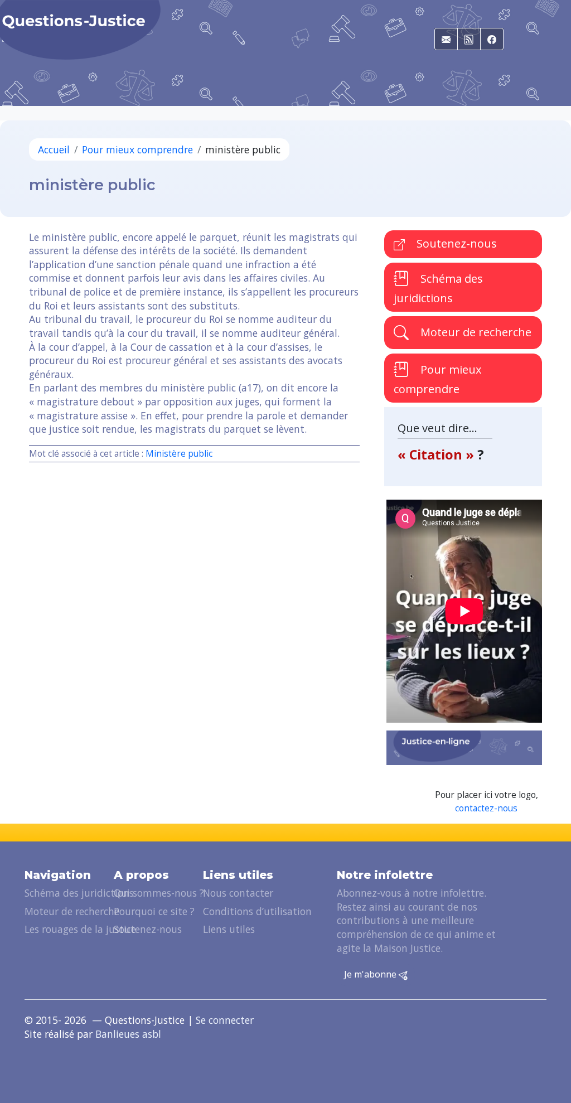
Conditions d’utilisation (257, 911)
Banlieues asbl (128, 1034)
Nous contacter (238, 892)
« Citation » (437, 454)
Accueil (54, 149)
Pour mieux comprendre (137, 149)
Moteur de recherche (474, 332)
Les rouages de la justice (80, 929)
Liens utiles (229, 929)
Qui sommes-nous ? (159, 892)
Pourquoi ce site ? (154, 911)
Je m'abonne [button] (371, 974)
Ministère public (179, 453)
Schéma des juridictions (438, 288)
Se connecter (225, 1020)
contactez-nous (486, 808)
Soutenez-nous (455, 243)
